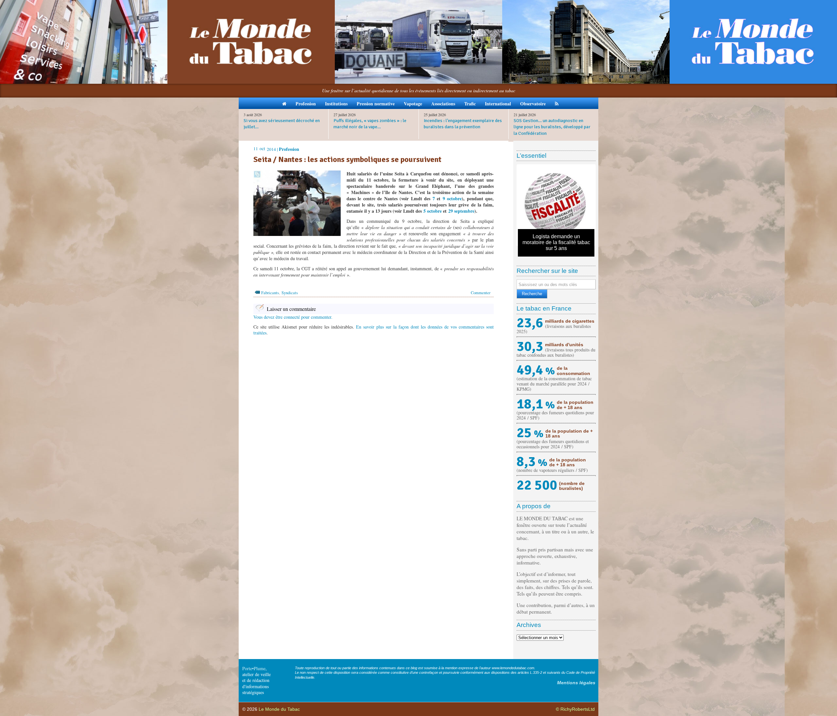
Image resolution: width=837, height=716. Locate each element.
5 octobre (432, 210)
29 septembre (461, 210)
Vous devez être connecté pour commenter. (293, 317)
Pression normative (376, 103)
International (498, 103)
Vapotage (413, 103)
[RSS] (556, 103)
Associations (443, 103)
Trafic (470, 103)
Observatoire (533, 103)
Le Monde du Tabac (279, 709)
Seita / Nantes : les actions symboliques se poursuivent (347, 159)
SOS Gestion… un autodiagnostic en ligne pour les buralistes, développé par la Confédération (552, 127)
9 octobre (452, 198)
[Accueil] (284, 103)
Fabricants (270, 292)
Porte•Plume (253, 668)
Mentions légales (576, 682)
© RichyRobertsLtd (575, 709)
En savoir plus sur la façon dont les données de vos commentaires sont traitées (373, 330)
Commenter (480, 292)
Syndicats (290, 292)
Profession (306, 103)
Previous (508, 205)
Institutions (336, 103)
